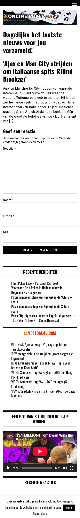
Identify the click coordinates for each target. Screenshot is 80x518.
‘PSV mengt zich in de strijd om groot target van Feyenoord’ (42, 356)
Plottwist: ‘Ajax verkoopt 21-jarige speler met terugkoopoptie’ (40, 347)
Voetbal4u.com (42, 333)
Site (6, 231)
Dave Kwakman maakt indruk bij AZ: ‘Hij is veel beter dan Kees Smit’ (40, 365)
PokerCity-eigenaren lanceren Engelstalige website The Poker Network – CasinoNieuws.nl (43, 318)
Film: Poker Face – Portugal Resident (34, 283)
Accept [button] (69, 508)
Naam (8, 200)
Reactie (9, 148)
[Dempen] (65, 468)
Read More (40, 513)
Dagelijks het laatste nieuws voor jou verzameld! (32, 42)
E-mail (8, 216)
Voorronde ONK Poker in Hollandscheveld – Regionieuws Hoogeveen (38, 290)
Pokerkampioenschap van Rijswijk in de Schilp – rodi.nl (41, 299)
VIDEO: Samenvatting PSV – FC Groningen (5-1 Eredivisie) (40, 384)
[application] (40, 451)
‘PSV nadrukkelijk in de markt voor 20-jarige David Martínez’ (43, 393)
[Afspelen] (8, 468)
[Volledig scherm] (72, 468)
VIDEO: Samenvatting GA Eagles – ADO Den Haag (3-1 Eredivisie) (41, 375)
